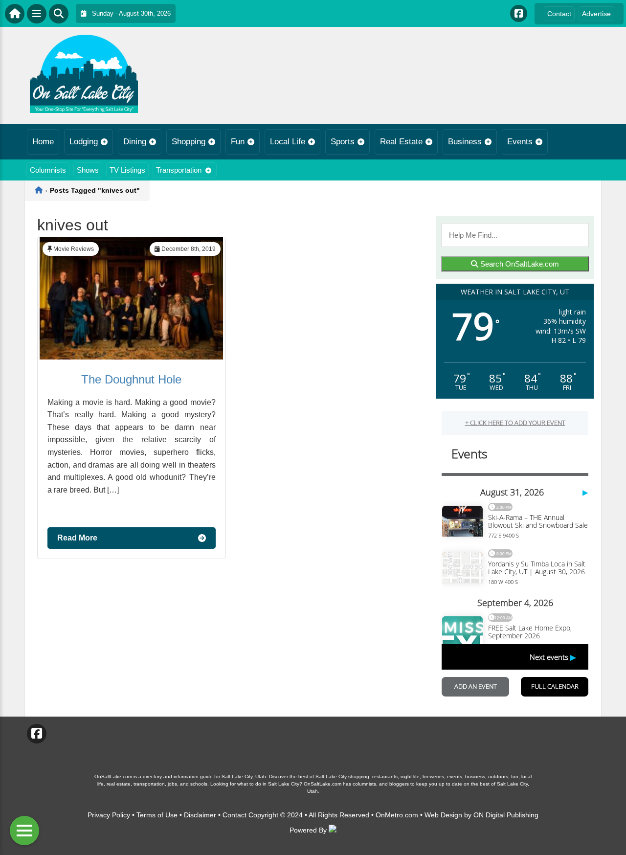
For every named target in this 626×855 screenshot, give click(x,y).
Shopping (188, 141)
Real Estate (401, 141)
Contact (559, 14)
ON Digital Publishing (505, 815)
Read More (77, 538)
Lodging (83, 141)
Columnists (48, 170)
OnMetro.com (397, 815)
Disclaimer (200, 815)
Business (465, 141)
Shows (88, 170)
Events (520, 141)
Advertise (596, 14)
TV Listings (127, 170)
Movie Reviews (73, 249)
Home (43, 141)
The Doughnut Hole (131, 379)
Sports (343, 141)
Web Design (443, 815)
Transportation (178, 170)
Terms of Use (157, 815)
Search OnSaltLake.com (518, 264)
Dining (134, 141)
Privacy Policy (109, 815)
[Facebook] (518, 13)
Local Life (287, 141)
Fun (238, 141)
